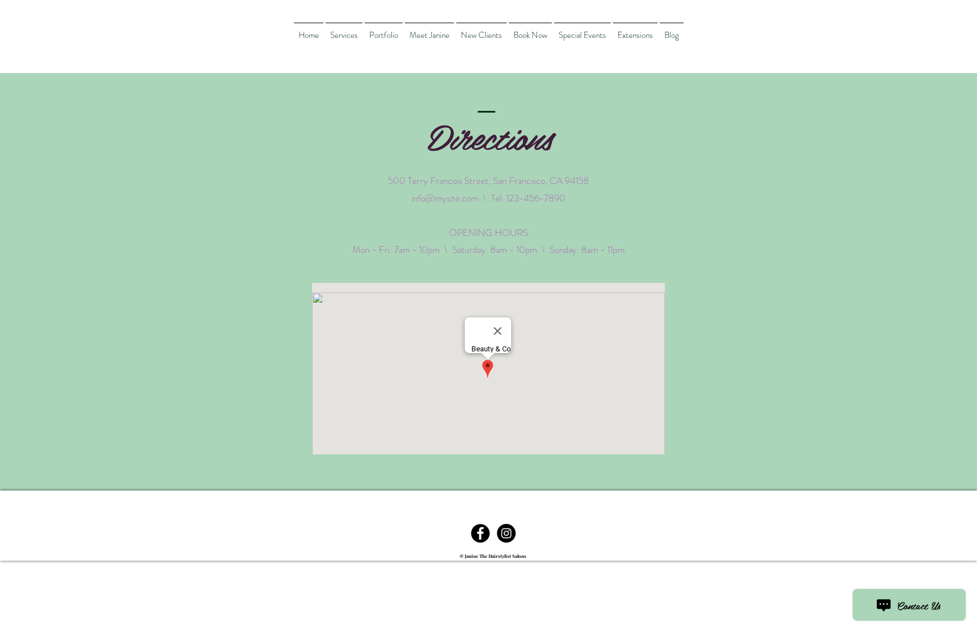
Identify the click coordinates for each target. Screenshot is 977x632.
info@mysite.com (445, 198)
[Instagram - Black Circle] (506, 533)
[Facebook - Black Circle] (480, 533)
